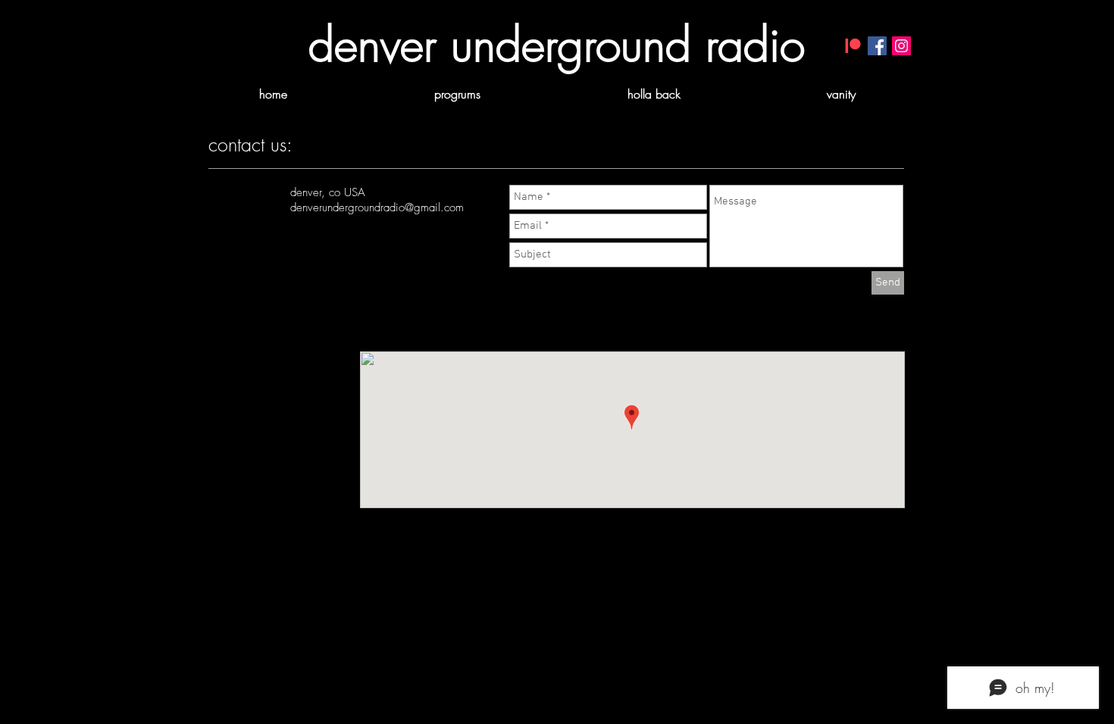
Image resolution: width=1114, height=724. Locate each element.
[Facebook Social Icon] (877, 45)
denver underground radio (556, 44)
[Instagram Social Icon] (901, 45)
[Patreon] (852, 45)
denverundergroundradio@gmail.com (377, 207)
